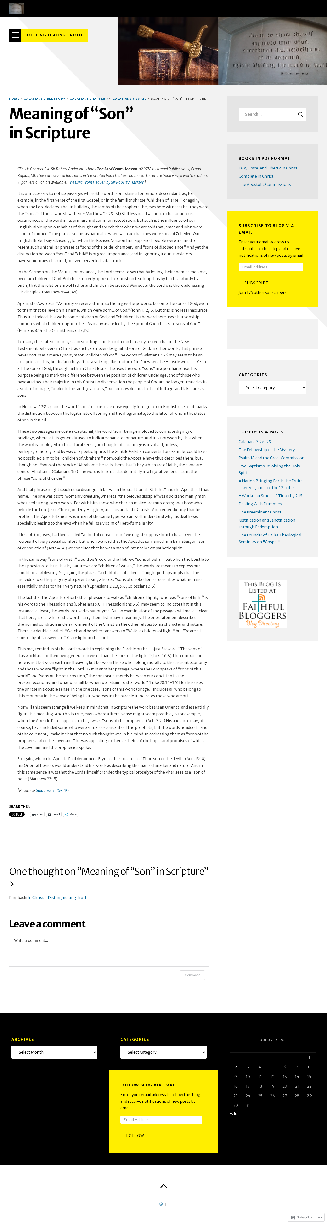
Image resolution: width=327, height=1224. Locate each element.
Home (14, 98)
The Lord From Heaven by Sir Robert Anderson (106, 182)
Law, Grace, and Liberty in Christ (268, 168)
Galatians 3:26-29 (130, 98)
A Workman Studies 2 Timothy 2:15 (270, 495)
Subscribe (256, 282)
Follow (135, 1135)
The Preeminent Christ (260, 512)
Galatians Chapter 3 (89, 98)
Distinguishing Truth (54, 35)
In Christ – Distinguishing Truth (58, 897)
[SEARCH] (300, 114)
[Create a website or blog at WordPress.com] (161, 1204)
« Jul (234, 1113)
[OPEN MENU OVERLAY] (15, 35)
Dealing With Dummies (260, 503)
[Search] (272, 114)
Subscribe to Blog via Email (266, 229)
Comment (192, 975)
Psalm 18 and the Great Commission (271, 457)
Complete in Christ (256, 176)
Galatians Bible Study (44, 98)
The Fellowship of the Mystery (267, 449)
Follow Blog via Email (148, 1085)
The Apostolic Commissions (265, 184)
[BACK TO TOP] (163, 1186)
